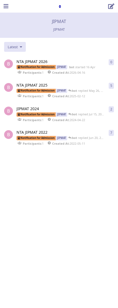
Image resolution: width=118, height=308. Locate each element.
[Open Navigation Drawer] (5, 6)
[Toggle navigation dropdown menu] (59, 6)
